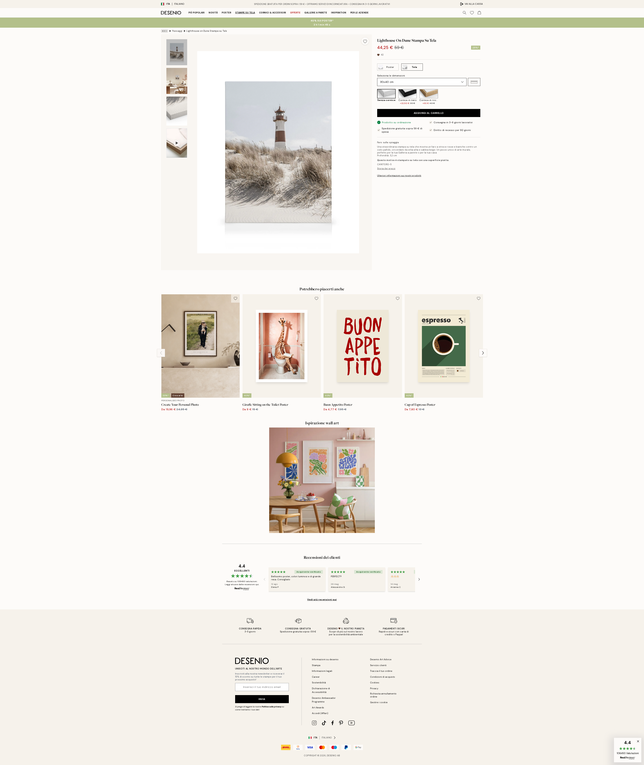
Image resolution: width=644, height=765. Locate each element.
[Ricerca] (464, 12)
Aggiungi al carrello (429, 113)
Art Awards (318, 707)
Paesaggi (177, 31)
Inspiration (338, 12)
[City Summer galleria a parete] (322, 480)
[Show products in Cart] (479, 13)
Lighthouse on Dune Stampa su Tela (206, 31)
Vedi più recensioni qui (322, 599)
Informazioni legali (322, 671)
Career (316, 676)
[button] (474, 82)
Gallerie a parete (315, 12)
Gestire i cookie (379, 702)
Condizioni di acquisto (382, 676)
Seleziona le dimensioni (391, 75)
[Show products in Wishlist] (472, 13)
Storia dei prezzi (386, 168)
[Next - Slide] (483, 96)
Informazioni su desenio (325, 659)
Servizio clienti (378, 665)
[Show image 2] (176, 81)
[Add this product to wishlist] (365, 41)
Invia (261, 699)
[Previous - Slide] (374, 96)
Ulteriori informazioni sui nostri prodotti (399, 175)
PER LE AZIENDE (359, 12)
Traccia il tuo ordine (381, 671)
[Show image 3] (176, 111)
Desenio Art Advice (381, 659)
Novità (213, 12)
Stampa (316, 665)
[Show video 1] (176, 143)
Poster (226, 12)
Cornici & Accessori (272, 12)
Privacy (374, 688)
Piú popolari (197, 12)
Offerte (295, 12)
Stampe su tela (245, 12)
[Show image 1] (176, 52)
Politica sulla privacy (272, 706)
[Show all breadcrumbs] (164, 31)
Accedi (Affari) (320, 713)
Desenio (332, 755)
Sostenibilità (319, 682)
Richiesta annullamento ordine (383, 695)
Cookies (374, 682)
